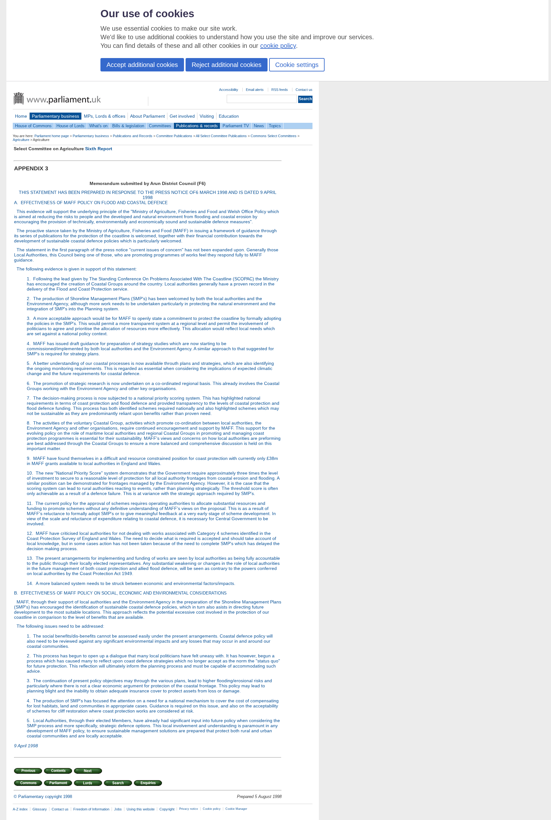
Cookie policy (212, 808)
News (259, 125)
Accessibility (228, 90)
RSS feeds (279, 90)
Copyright (166, 809)
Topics (275, 125)
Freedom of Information (91, 809)
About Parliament (147, 116)
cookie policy (278, 45)
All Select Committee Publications (221, 136)
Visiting (207, 116)
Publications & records (197, 125)
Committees (160, 125)
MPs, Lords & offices (104, 116)
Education (229, 116)
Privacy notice (188, 808)
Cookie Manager (236, 808)
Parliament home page (51, 136)
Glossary (40, 809)
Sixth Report (98, 148)
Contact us (304, 90)
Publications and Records (132, 136)
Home (21, 116)
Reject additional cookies (226, 64)
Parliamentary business (55, 116)
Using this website (141, 809)
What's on (98, 125)
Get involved (182, 116)
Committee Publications (174, 136)
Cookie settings (297, 64)
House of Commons (33, 125)
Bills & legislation (128, 125)
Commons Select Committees (274, 136)
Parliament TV (236, 125)
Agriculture (21, 140)
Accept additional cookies (142, 64)
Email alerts (255, 90)
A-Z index (20, 809)
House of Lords (70, 125)
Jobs (118, 809)
